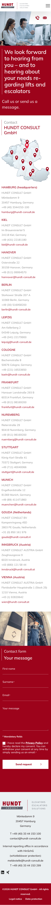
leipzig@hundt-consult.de (16, 342)
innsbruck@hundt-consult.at (18, 569)
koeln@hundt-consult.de (16, 374)
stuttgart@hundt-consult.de (18, 472)
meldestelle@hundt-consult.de (25, 860)
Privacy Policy (34, 743)
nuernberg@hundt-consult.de (19, 439)
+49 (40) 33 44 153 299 (26, 865)
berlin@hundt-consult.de (16, 309)
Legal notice (15, 898)
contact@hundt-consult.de (45, 18)
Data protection (33, 898)
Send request (24, 764)
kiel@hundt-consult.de (15, 244)
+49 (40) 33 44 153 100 (37, 17)
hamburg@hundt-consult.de (18, 212)
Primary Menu (48, 5)
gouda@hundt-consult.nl (16, 537)
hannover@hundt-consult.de (18, 277)
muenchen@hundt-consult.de (19, 504)
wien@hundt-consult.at (15, 602)
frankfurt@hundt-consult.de (18, 407)
